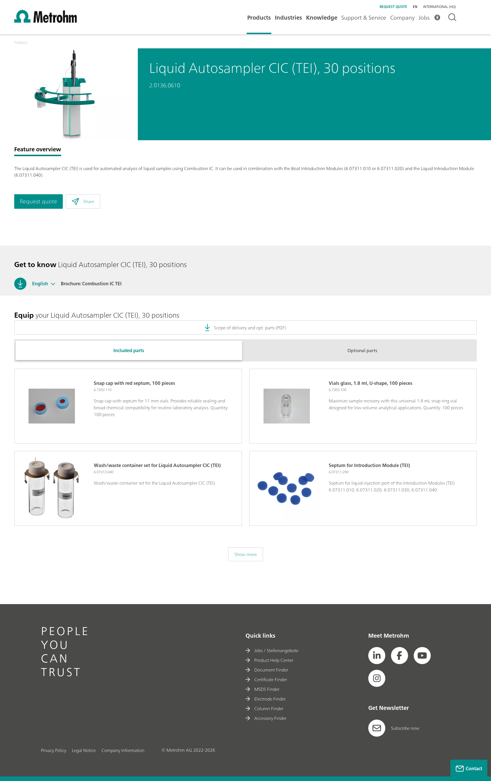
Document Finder (271, 669)
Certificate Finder (270, 679)
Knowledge (321, 17)
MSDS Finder (266, 689)
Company (402, 17)
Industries (288, 17)
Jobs (424, 17)
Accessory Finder (270, 718)
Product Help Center (273, 660)
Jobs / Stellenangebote (276, 650)
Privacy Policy (53, 750)
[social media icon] (376, 655)
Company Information (122, 750)
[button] (53, 283)
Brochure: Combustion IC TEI (91, 284)
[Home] (45, 21)
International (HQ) (439, 6)
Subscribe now (405, 728)
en (415, 7)
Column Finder (268, 708)
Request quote (393, 7)
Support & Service (363, 17)
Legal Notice (84, 750)
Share (88, 201)
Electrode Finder (270, 698)
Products (259, 17)
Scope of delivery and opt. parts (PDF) (250, 328)
